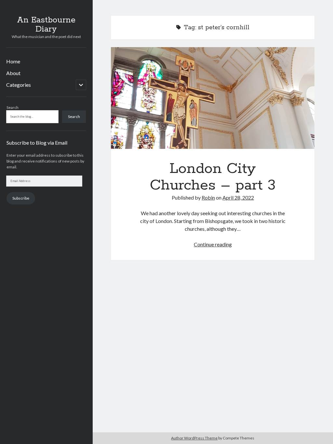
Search (13, 107)
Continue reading (213, 244)
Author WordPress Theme (194, 438)
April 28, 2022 (238, 197)
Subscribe (20, 198)
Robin (208, 197)
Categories (18, 85)
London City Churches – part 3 (212, 98)
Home (13, 61)
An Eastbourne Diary (46, 24)
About (13, 73)
